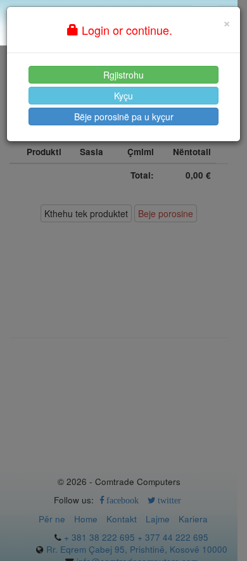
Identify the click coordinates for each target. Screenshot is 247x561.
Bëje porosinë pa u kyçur (124, 116)
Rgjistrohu (123, 74)
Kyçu (123, 95)
